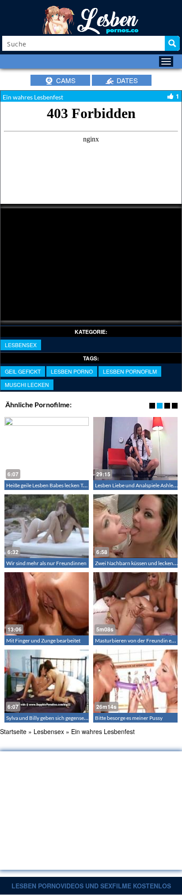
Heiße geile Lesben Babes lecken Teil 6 (49, 485)
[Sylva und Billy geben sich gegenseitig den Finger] (46, 681)
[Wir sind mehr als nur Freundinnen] (46, 526)
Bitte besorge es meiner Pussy (129, 718)
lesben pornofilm (130, 371)
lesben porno (72, 371)
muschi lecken (27, 384)
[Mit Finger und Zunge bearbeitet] (46, 603)
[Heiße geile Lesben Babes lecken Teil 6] (46, 448)
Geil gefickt (23, 371)
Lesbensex (21, 344)
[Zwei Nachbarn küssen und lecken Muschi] (135, 526)
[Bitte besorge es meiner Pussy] (135, 681)
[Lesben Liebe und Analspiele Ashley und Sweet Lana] (135, 448)
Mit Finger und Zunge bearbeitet (43, 640)
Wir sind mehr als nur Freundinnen (46, 563)
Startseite (13, 731)
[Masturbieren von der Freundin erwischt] (135, 603)
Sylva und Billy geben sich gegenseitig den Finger (61, 718)
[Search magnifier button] (172, 43)
